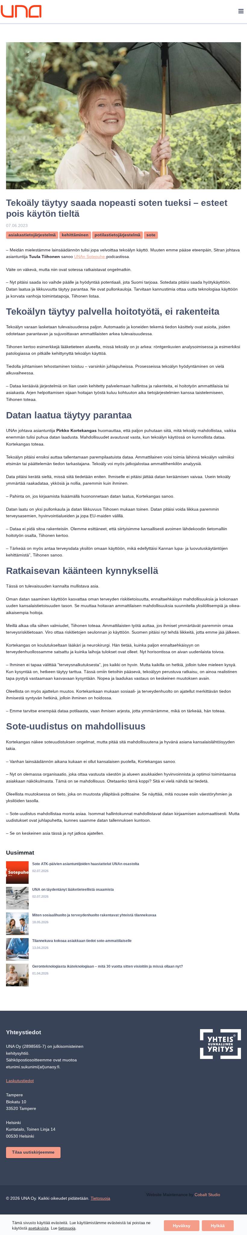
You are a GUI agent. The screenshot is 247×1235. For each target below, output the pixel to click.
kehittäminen (77, 235)
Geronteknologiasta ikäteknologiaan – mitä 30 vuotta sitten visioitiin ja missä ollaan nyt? (112, 986)
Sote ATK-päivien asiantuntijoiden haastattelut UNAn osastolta (88, 884)
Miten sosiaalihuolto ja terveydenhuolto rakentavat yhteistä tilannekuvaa (98, 935)
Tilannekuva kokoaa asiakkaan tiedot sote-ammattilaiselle (84, 961)
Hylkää (217, 1225)
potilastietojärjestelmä (121, 235)
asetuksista (39, 1228)
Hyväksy (181, 1225)
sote (155, 235)
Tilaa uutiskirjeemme (34, 1173)
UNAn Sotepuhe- (109, 257)
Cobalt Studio (212, 1215)
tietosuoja (67, 1228)
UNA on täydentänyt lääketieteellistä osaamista (75, 909)
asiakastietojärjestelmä (32, 235)
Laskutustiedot (21, 1101)
